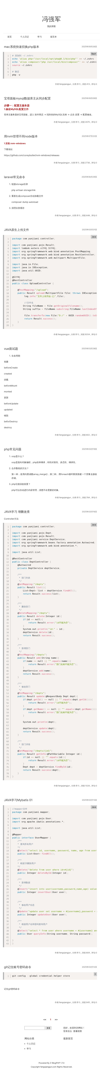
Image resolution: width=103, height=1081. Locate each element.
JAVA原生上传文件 (16, 229)
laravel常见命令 (14, 177)
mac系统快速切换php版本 (21, 46)
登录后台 (67, 1031)
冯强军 (51, 19)
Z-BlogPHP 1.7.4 (57, 1063)
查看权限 (77, 1031)
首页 (9, 36)
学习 (39, 36)
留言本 (53, 36)
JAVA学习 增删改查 (17, 511)
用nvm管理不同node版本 (21, 136)
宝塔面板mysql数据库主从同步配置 (27, 98)
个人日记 (24, 36)
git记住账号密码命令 (17, 967)
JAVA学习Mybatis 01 (18, 800)
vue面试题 (11, 348)
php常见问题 (12, 449)
